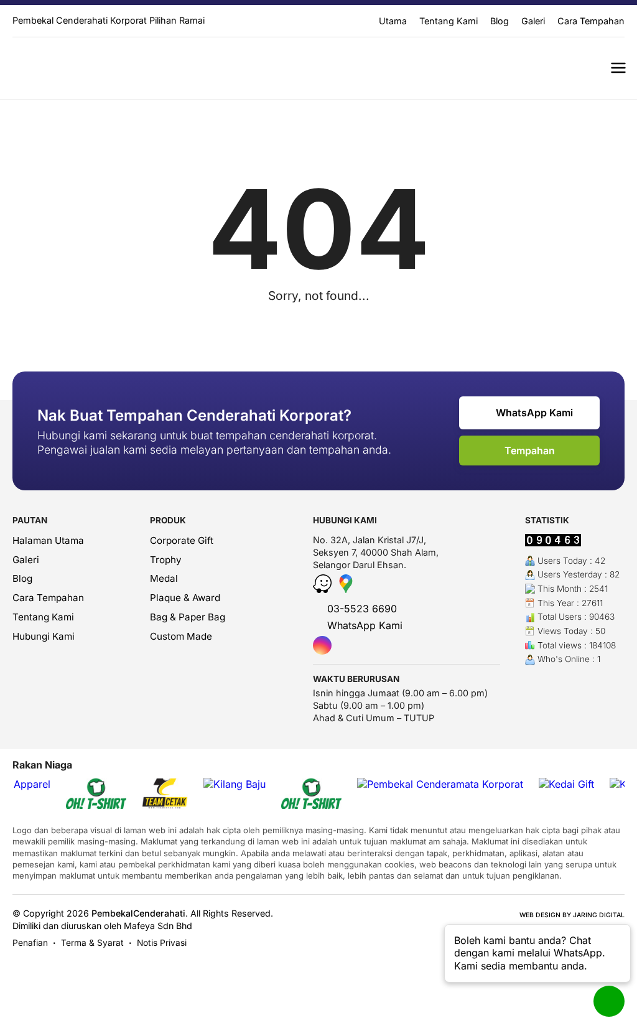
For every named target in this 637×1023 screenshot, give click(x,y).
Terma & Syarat (92, 943)
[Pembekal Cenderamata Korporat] (440, 784)
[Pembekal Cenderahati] (62, 68)
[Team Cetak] (165, 795)
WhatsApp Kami (533, 412)
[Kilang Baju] (234, 784)
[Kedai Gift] (566, 784)
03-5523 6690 (360, 608)
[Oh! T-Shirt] (96, 795)
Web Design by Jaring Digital (572, 915)
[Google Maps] (346, 589)
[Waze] (324, 589)
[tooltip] (322, 645)
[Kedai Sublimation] (311, 795)
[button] (618, 68)
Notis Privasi (162, 943)
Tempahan (529, 450)
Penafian (30, 943)
